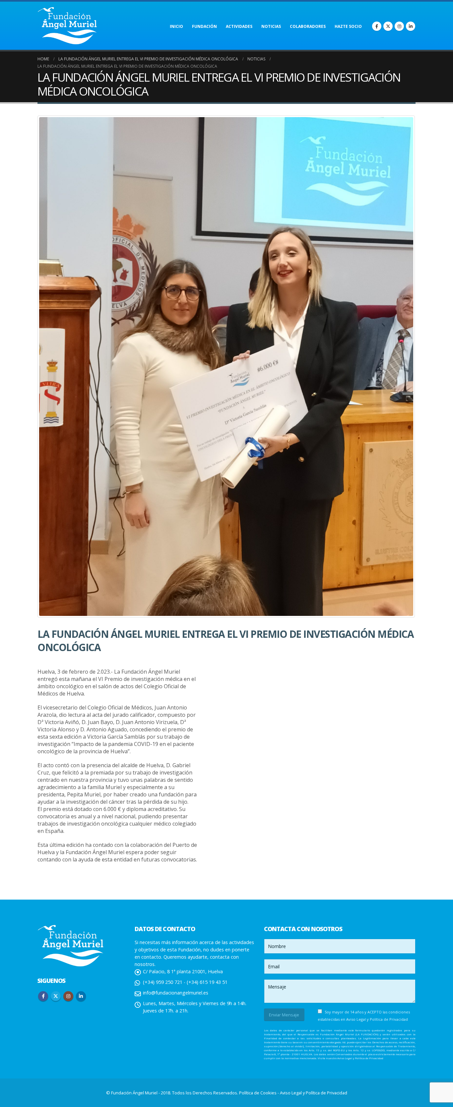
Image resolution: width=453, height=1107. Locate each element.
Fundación (204, 26)
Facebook (43, 996)
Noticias (271, 26)
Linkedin (81, 996)
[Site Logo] (67, 25)
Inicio (176, 26)
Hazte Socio (348, 26)
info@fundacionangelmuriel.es (175, 993)
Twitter (56, 996)
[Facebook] (376, 26)
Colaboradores (308, 26)
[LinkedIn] (410, 26)
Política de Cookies (258, 1093)
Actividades (239, 26)
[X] (388, 26)
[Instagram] (399, 26)
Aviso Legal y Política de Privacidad (377, 1019)
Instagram (68, 996)
